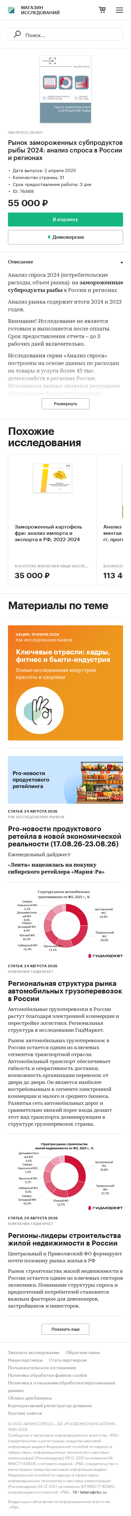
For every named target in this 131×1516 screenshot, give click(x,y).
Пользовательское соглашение (42, 1368)
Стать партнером (67, 1360)
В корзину (65, 219)
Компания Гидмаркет (30, 972)
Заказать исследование (33, 1353)
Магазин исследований (40, 10)
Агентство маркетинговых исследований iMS (52, 566)
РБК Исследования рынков (44, 640)
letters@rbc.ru (93, 1491)
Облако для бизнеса (30, 1398)
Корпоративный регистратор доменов (50, 1406)
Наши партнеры (25, 1360)
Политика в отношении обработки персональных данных (61, 1387)
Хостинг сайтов (25, 1413)
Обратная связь (83, 1353)
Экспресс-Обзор (25, 132)
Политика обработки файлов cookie (47, 1375)
